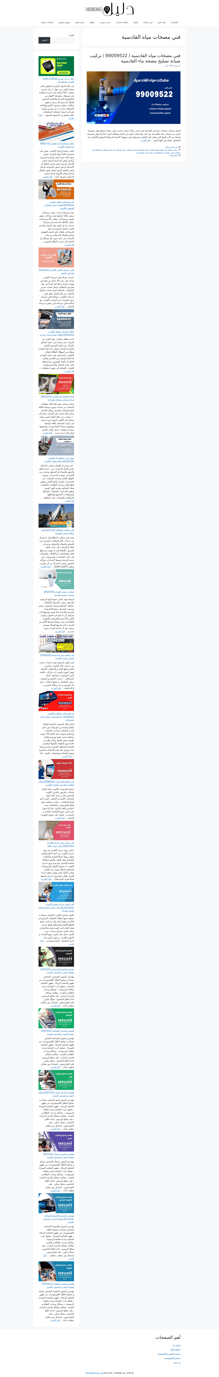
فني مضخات (131, 150)
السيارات (174, 22)
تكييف (135, 22)
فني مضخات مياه (119, 150)
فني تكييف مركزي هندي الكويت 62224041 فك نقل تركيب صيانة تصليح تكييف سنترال (56, 907)
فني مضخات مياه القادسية (102, 150)
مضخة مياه (140, 152)
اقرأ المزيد (145, 140)
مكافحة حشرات (122, 22)
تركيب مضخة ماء (171, 150)
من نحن (176, 1362)
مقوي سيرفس (64, 22)
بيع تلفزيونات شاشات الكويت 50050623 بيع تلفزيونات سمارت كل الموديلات (57, 716)
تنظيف (91, 22)
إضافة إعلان (175, 1349)
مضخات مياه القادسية (162, 152)
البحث (71, 35)
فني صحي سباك (171, 147)
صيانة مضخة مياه (143, 150)
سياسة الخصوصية (172, 1358)
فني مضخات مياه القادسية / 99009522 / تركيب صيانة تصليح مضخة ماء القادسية (135, 58)
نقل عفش (162, 22)
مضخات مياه (175, 152)
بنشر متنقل (79, 22)
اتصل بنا (176, 1345)
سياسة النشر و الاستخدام (169, 1353)
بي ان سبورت (105, 22)
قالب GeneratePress (94, 1373)
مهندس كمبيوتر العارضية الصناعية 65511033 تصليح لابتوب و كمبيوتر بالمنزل (58, 1218)
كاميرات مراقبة (47, 22)
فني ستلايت (147, 22)
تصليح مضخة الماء (157, 150)
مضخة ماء (149, 152)
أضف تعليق (173, 155)
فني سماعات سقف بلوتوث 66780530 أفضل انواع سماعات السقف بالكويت (59, 205)
